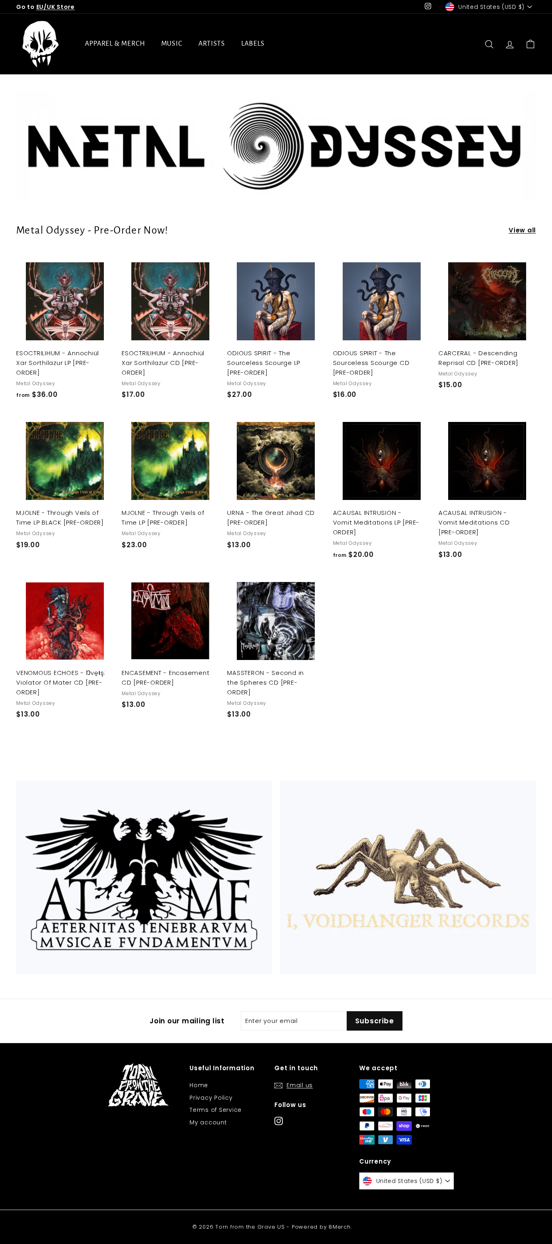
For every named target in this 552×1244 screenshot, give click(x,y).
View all (522, 230)
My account (208, 1122)
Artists (211, 43)
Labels (252, 43)
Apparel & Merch (115, 43)
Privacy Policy (211, 1098)
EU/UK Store (55, 7)
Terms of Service (216, 1110)
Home (199, 1085)
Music (172, 43)
